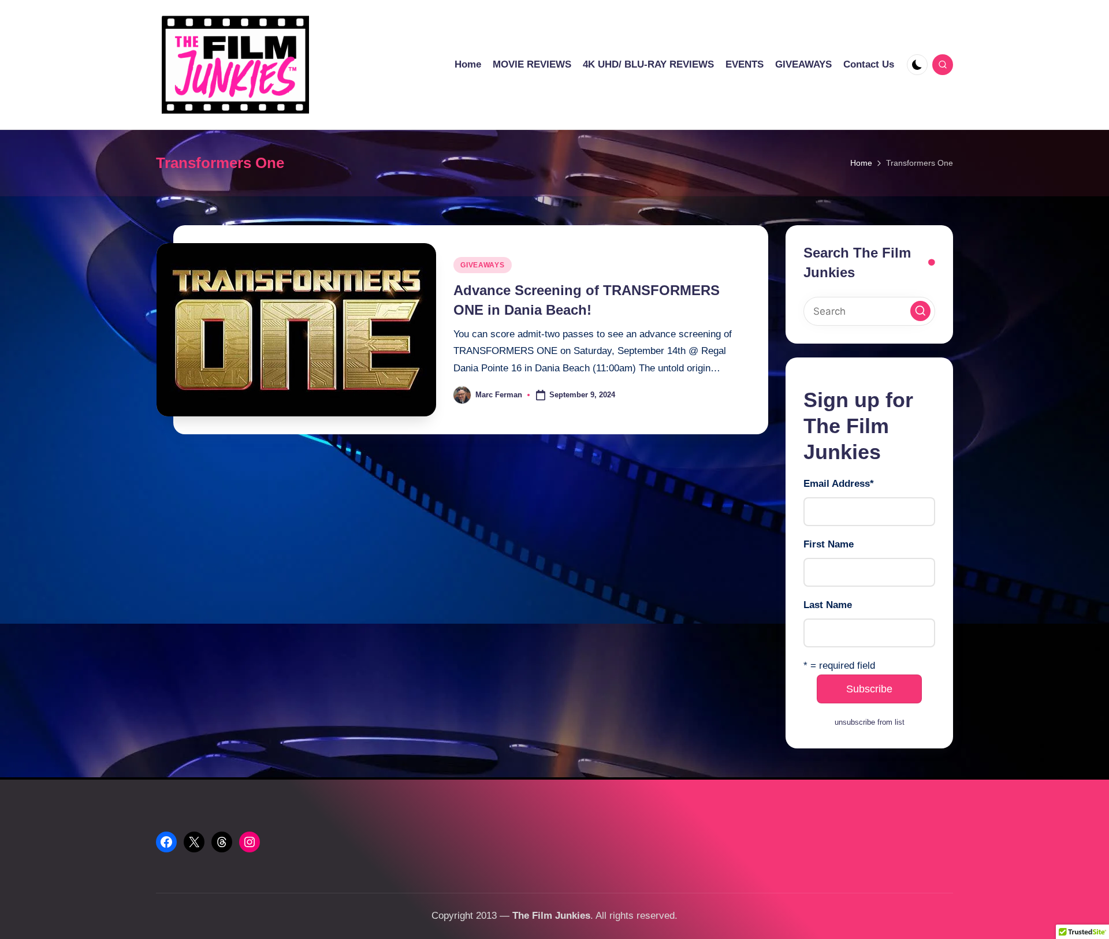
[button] (920, 311)
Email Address (838, 483)
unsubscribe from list (870, 722)
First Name (828, 544)
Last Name (827, 604)
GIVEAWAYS (482, 265)
